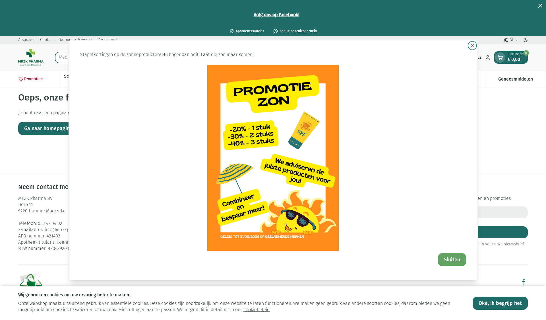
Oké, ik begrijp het (500, 303)
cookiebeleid (256, 310)
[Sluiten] (472, 46)
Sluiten (452, 260)
